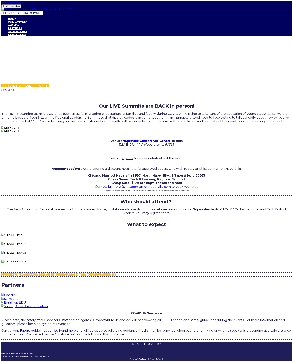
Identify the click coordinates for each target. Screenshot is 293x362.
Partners (15, 28)
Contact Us (17, 34)
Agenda (13, 25)
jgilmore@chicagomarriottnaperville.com (139, 187)
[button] (22, 13)
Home (12, 19)
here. (166, 213)
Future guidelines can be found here (48, 330)
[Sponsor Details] (9, 295)
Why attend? (18, 22)
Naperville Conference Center (147, 141)
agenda (127, 158)
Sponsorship (17, 31)
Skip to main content (12, 2)
